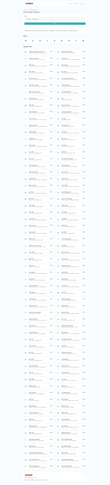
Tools (70, 3)
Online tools (25, 9)
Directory (76, 3)
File (26, 16)
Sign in (82, 3)
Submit (55, 23)
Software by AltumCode (42, 479)
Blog (25, 479)
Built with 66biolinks (31, 479)
